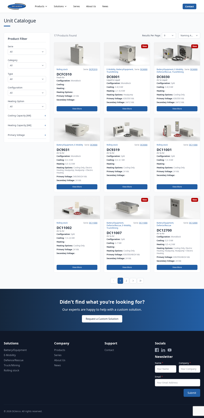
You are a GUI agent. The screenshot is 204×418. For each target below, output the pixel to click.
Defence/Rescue (13, 360)
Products (39, 6)
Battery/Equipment (15, 350)
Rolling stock (11, 370)
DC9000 (93, 145)
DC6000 (143, 69)
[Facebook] (157, 350)
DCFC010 (93, 69)
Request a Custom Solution (102, 319)
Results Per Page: (151, 35)
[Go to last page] (140, 280)
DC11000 (193, 145)
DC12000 (193, 223)
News (105, 6)
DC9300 (143, 145)
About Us (91, 6)
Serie (10, 46)
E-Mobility (10, 355)
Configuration (15, 87)
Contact (189, 6)
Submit (192, 393)
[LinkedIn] (163, 350)
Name (159, 362)
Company (185, 362)
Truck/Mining (12, 365)
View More (77, 108)
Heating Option (16, 101)
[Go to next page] (133, 280)
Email (159, 376)
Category (12, 60)
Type (10, 73)
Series (76, 6)
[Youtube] (169, 350)
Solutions (59, 6)
